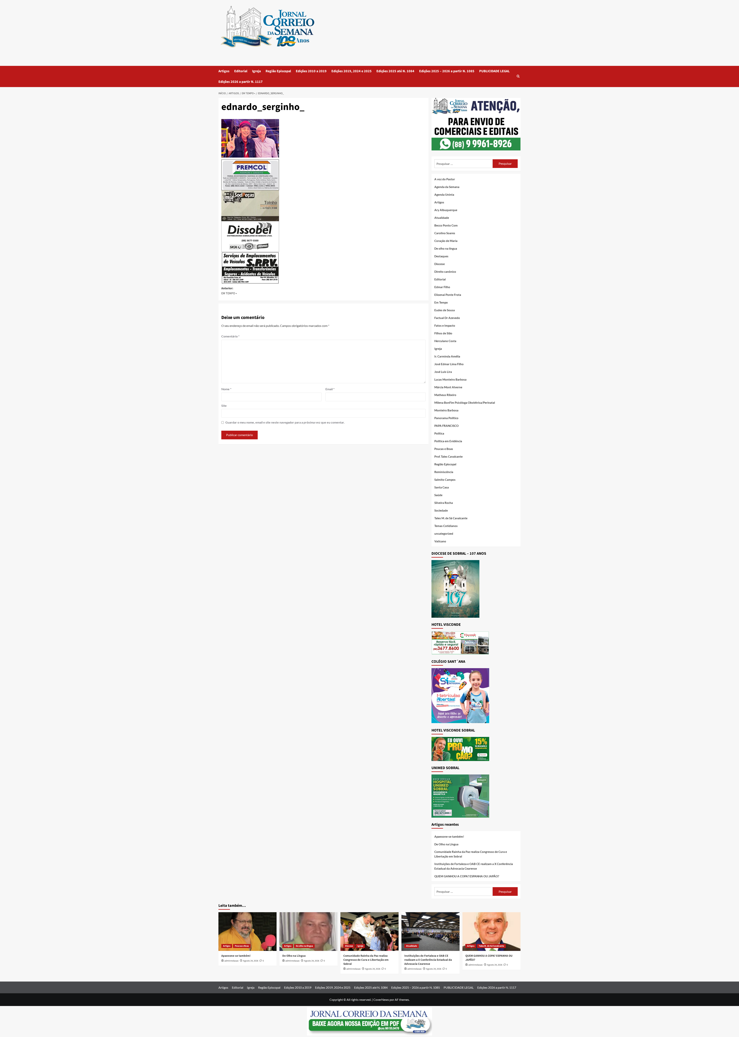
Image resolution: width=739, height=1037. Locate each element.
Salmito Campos (445, 479)
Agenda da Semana (446, 187)
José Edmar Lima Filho (449, 364)
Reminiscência (443, 472)
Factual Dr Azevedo (447, 318)
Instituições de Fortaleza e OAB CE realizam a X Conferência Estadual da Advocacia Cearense (473, 866)
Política (439, 433)
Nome (226, 389)
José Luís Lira (443, 371)
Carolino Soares (444, 233)
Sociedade (441, 510)
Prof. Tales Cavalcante (448, 456)
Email (329, 389)
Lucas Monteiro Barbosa (450, 379)
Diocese (439, 264)
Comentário (230, 336)
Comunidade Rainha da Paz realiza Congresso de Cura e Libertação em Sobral (470, 854)
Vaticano (440, 541)
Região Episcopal (278, 71)
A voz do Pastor (444, 179)
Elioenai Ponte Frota (447, 294)
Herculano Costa (445, 341)
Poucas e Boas (443, 449)
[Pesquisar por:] (463, 163)
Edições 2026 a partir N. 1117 (240, 81)
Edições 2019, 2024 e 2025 (351, 71)
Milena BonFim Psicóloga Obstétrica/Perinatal (464, 402)
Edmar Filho (442, 287)
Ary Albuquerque (445, 210)
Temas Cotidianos (446, 526)
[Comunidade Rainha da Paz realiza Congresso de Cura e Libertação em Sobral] (369, 931)
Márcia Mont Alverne (448, 387)
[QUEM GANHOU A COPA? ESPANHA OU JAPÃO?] (491, 931)
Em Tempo (441, 302)
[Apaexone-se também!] (247, 931)
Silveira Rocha (443, 502)
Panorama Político (446, 418)
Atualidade (441, 217)
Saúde (438, 495)
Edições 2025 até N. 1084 (395, 71)
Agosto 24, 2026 (250, 960)
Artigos (223, 71)
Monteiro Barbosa (446, 410)
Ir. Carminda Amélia (447, 356)
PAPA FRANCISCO (446, 425)
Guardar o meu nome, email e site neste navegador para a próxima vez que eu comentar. (285, 422)
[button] (518, 76)
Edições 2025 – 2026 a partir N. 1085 (446, 71)
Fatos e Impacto (444, 325)
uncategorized (443, 533)
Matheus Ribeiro (445, 395)
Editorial (240, 71)
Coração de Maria (445, 240)
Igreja (256, 71)
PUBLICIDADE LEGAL (494, 71)
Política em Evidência (448, 441)
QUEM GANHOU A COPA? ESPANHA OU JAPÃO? (466, 876)
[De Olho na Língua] (308, 931)
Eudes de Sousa (444, 310)
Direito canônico (445, 271)
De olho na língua (445, 248)
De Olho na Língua (446, 844)
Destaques (441, 256)
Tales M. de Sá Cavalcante (450, 518)
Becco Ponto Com (446, 225)
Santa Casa (441, 487)
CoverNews (381, 999)
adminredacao (231, 960)
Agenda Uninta (444, 194)
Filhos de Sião (443, 333)
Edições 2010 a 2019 (311, 71)
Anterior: (229, 290)
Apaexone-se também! (449, 836)
